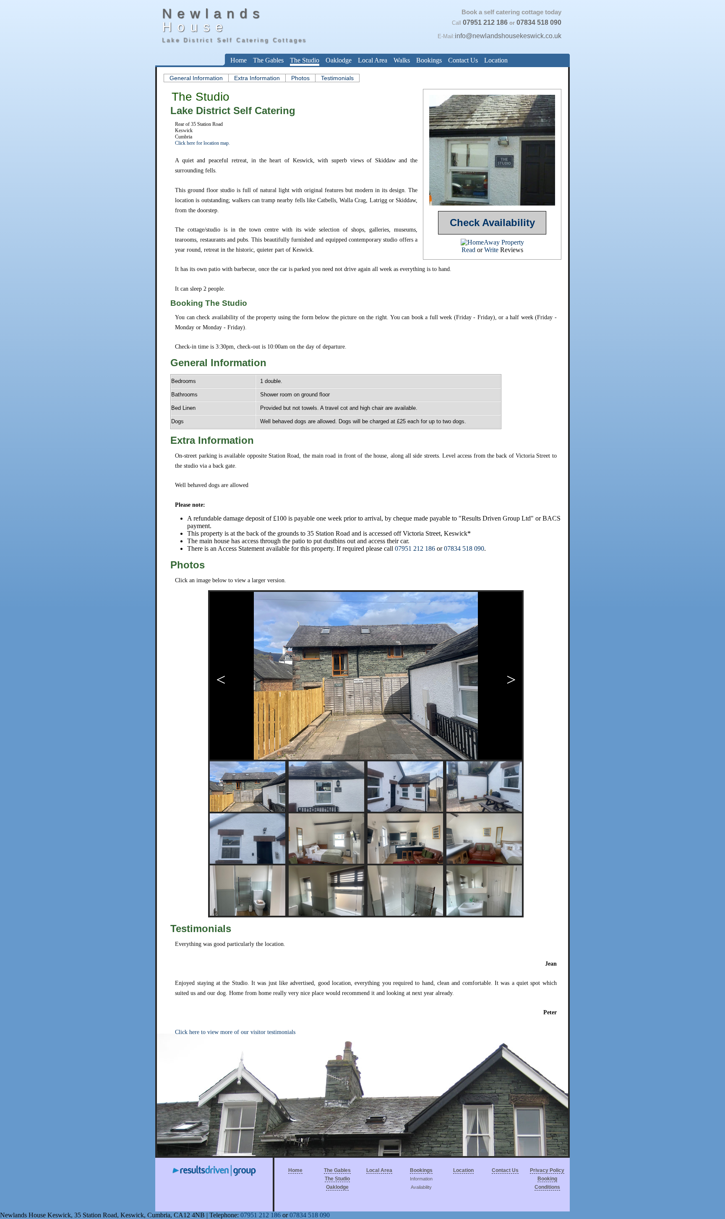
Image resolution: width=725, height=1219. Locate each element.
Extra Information (257, 78)
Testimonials (337, 78)
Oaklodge (339, 60)
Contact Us (463, 60)
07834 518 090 (538, 22)
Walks (402, 60)
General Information (196, 78)
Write (491, 249)
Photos (300, 78)
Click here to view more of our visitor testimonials (235, 1032)
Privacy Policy (547, 1170)
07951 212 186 (485, 22)
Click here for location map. (202, 143)
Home (238, 60)
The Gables (268, 60)
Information (421, 1178)
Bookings (429, 60)
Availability (421, 1187)
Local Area (372, 60)
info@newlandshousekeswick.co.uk (508, 35)
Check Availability (492, 222)
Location (496, 60)
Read (468, 249)
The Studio (304, 60)
